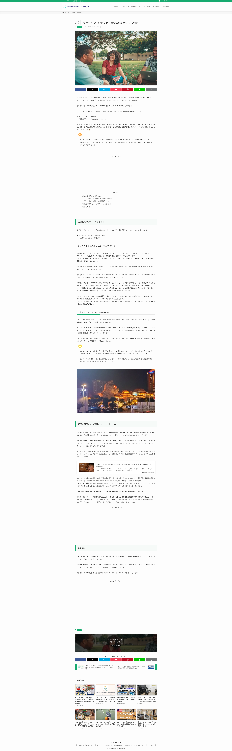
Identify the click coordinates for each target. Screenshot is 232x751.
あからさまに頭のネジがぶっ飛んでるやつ (99, 198)
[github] (160, 1)
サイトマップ (151, 745)
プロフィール (80, 745)
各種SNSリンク (90, 745)
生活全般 (79, 27)
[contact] (167, 1)
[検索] (169, 1)
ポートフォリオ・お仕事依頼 (104, 745)
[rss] (164, 1)
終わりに (87, 207)
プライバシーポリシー (140, 745)
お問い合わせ (128, 745)
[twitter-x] (157, 1)
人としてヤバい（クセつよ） (93, 196)
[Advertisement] (116, 170)
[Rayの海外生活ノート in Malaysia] (76, 6)
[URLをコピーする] (151, 89)
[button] (80, 89)
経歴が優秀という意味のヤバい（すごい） (98, 204)
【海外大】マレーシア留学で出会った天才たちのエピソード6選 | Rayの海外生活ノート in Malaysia (124, 465)
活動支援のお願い (118, 745)
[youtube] (162, 1)
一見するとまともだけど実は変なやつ (98, 201)
